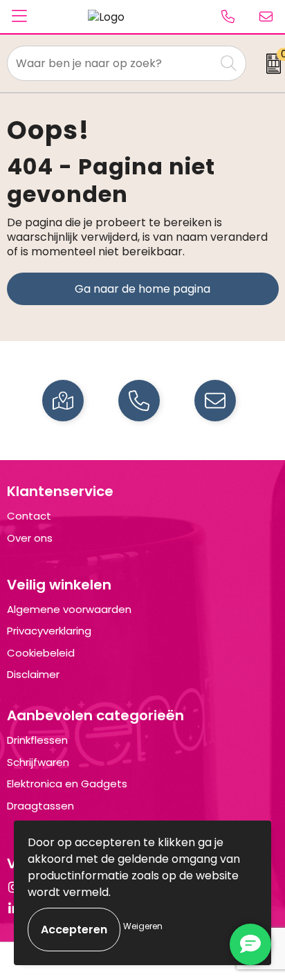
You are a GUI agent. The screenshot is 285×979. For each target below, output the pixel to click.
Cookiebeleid (41, 653)
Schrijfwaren (38, 762)
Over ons (30, 538)
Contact (29, 516)
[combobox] (111, 63)
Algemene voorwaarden (69, 609)
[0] (268, 63)
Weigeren (143, 926)
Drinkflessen (37, 740)
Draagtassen (40, 805)
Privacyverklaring (49, 630)
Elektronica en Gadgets (67, 783)
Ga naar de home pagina (142, 289)
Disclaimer (33, 674)
